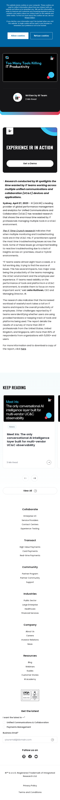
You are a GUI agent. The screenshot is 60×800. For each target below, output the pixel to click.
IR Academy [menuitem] (30, 679)
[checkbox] (30, 724)
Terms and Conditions (30, 792)
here (23, 348)
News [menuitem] (30, 644)
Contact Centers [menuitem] (30, 524)
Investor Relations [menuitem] (30, 639)
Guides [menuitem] (30, 670)
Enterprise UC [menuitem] (30, 516)
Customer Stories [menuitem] (30, 675)
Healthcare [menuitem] (30, 609)
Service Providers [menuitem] (30, 520)
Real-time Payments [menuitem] (30, 555)
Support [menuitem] (30, 582)
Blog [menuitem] (30, 662)
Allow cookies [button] (18, 36)
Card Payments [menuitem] (30, 551)
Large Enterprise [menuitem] (30, 604)
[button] (25, 478)
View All (28, 490)
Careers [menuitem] (30, 635)
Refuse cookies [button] (41, 36)
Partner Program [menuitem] (30, 573)
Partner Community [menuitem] (30, 577)
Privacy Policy (30, 17)
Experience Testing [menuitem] (30, 528)
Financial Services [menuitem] (30, 613)
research (19, 230)
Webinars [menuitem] (30, 666)
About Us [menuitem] (30, 631)
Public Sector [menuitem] (30, 600)
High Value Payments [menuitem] (30, 547)
